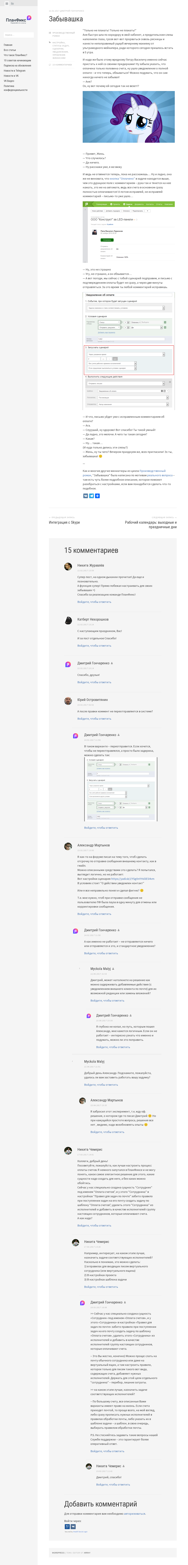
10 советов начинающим (17, 60)
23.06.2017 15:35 (98, 1105)
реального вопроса (160, 475)
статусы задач (61, 45)
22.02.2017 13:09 (85, 570)
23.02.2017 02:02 (85, 705)
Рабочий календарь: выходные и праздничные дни (151, 524)
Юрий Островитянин (92, 700)
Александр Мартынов (93, 845)
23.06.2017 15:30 (104, 1020)
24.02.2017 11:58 (92, 935)
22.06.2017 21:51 (92, 1066)
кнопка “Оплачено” (122, 178)
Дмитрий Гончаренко (72, 11)
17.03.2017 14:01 (85, 1154)
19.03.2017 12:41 (104, 1471)
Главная (8, 44)
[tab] (6, 3)
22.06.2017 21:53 (98, 974)
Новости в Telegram (14, 70)
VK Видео (9, 80)
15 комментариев (62, 64)
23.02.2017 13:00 (85, 850)
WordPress (58, 1552)
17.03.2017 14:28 (92, 1247)
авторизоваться (134, 1513)
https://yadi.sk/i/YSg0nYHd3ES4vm (132, 878)
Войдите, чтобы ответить (94, 602)
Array (87, 1552)
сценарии (58, 48)
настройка (59, 42)
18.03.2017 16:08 (98, 1307)
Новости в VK (11, 75)
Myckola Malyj (100, 969)
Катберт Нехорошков (93, 619)
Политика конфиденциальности (15, 87)
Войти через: (72, 1521)
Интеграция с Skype (64, 522)
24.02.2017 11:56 (92, 740)
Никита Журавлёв (90, 565)
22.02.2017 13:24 (85, 624)
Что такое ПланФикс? (15, 55)
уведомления (60, 51)
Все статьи (10, 50)
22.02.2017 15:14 (85, 668)
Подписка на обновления (17, 65)
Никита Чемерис (89, 1149)
